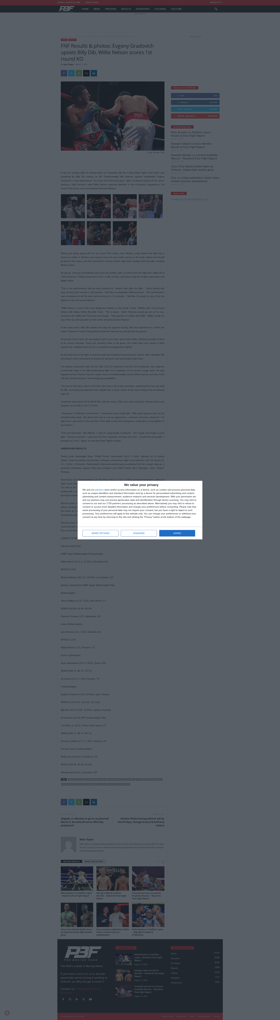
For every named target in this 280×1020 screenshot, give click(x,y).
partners (99, 490)
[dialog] (140, 510)
